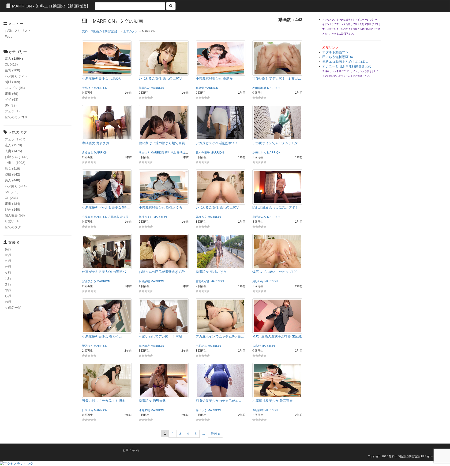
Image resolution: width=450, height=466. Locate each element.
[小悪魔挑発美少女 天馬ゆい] (107, 58)
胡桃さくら (146, 217)
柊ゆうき (201, 410)
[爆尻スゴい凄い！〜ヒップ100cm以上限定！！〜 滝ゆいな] (277, 251)
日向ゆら (87, 410)
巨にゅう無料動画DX (337, 57)
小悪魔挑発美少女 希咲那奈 (272, 401)
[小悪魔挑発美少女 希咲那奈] (277, 380)
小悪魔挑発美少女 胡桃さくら (160, 207)
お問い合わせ (131, 450)
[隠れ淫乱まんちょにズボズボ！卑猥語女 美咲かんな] (277, 187)
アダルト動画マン (335, 52)
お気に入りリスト (18, 31)
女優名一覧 (13, 307)
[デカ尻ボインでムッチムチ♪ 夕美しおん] (277, 122)
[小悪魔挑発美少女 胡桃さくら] (164, 187)
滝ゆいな (258, 281)
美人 (12, 180)
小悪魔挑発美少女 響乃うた (102, 336)
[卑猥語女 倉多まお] (107, 122)
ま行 (8, 284)
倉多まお (87, 152)
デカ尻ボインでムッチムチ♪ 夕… (276, 143)
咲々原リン (127, 217)
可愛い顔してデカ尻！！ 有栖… (162, 336)
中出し (15, 163)
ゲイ (11, 99)
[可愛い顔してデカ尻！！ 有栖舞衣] (164, 316)
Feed (8, 36)
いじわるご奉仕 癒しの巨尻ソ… (162, 78)
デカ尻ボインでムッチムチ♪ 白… (220, 336)
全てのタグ (13, 227)
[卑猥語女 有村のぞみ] (221, 251)
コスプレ (15, 88)
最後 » (215, 434)
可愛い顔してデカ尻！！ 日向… (105, 401)
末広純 (256, 346)
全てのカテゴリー (18, 117)
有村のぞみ (203, 281)
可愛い (13, 221)
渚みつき (144, 152)
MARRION (100, 88)
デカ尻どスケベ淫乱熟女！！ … (219, 143)
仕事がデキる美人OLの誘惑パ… (105, 272)
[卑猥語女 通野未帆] (164, 380)
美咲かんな (259, 217)
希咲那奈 (258, 410)
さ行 (8, 261)
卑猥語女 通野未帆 (152, 401)
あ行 (8, 249)
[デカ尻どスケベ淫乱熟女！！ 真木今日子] (221, 122)
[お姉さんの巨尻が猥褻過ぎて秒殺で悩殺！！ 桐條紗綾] (164, 251)
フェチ (12, 111)
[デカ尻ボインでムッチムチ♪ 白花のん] (221, 316)
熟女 (12, 168)
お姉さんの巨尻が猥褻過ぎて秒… (163, 272)
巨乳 (12, 70)
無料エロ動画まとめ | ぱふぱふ (345, 61)
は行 (8, 278)
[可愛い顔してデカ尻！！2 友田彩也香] (277, 58)
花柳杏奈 (201, 217)
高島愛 (200, 88)
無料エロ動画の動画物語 (404, 456)
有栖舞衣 (144, 346)
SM (11, 105)
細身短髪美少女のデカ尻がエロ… (220, 401)
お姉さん (17, 157)
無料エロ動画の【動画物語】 (100, 31)
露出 (11, 93)
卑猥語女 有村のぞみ (211, 272)
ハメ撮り (16, 76)
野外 (12, 209)
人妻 (13, 151)
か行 (8, 255)
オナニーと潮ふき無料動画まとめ (346, 66)
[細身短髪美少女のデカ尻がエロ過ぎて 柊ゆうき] (221, 380)
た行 (8, 266)
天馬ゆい (87, 88)
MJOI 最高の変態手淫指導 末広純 (277, 336)
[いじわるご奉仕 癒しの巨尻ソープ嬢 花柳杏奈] (221, 187)
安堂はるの (184, 152)
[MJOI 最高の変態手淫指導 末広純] (277, 316)
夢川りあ (170, 152)
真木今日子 (203, 152)
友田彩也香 (259, 88)
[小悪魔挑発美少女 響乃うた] (107, 316)
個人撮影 (15, 215)
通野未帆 (144, 410)
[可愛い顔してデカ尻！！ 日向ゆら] (107, 380)
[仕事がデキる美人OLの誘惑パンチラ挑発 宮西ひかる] (107, 251)
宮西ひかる (89, 281)
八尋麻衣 (113, 217)
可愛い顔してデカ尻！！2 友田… (276, 78)
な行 (8, 272)
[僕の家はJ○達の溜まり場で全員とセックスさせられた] (164, 122)
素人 (8, 58)
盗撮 (12, 174)
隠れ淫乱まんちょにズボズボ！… (277, 207)
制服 (12, 82)
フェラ (15, 139)
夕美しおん (259, 152)
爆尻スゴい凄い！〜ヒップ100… (276, 272)
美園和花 (144, 88)
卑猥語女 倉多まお (95, 143)
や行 (8, 290)
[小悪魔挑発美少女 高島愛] (221, 58)
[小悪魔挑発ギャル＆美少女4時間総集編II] (107, 187)
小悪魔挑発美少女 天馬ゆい (102, 78)
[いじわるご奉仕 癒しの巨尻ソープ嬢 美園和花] (164, 58)
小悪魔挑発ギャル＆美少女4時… (106, 207)
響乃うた (87, 346)
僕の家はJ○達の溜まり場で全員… (163, 143)
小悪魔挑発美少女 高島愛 (214, 78)
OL (11, 64)
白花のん (201, 346)
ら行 (8, 296)
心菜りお (87, 217)
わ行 (8, 302)
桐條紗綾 (144, 281)
